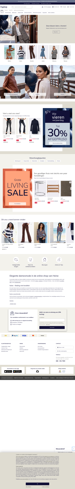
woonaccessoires (38, 296)
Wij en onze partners (20, 456)
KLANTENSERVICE (6, 343)
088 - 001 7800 (60, 361)
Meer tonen (48, 324)
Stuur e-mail (61, 348)
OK (37, 483)
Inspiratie (45, 12)
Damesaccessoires (37, 12)
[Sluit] (73, 448)
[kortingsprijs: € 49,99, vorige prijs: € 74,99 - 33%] (9, 126)
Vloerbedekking (50, 160)
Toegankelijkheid (38, 377)
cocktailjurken (18, 282)
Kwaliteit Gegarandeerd (43, 349)
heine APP (22, 351)
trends (31, 296)
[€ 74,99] (25, 232)
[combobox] (24, 6)
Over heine (40, 346)
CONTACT (58, 343)
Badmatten (34, 160)
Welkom (21, 348)
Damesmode (8, 12)
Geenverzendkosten (24, 349)
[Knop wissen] (31, 6)
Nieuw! (2, 12)
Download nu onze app (13, 368)
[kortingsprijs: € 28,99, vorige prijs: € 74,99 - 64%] (66, 188)
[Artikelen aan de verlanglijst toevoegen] (13, 120)
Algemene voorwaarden (18, 377)
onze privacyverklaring (24, 479)
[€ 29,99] (9, 232)
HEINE (21, 343)
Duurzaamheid (41, 348)
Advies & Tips (4, 348)
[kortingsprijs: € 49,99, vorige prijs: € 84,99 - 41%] (22, 126)
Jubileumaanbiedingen (19, 10)
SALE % (10, 10)
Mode (2, 10)
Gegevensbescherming (29, 377)
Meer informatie (49, 461)
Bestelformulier (4, 351)
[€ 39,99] (41, 232)
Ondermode (20, 12)
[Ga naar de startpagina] (4, 7)
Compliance (52, 377)
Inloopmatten (26, 160)
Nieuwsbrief (22, 346)
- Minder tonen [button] (13, 303)
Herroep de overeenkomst (7, 377)
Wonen (6, 10)
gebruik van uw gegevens (49, 456)
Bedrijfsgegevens (45, 377)
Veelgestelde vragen (5, 346)
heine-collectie (51, 12)
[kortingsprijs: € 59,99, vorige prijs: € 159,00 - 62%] (53, 188)
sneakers (41, 280)
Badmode (14, 12)
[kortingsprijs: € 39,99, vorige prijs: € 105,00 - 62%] (40, 188)
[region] (37, 470)
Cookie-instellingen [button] (59, 377)
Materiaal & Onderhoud (6, 349)
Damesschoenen (28, 12)
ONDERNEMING (42, 343)
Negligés (11, 300)
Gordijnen (42, 160)
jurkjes (36, 280)
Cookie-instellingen (45, 486)
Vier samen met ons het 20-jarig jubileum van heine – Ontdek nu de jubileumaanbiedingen (37, 1)
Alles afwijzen (28, 486)
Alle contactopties (63, 351)
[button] (40, 126)
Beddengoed (18, 160)
